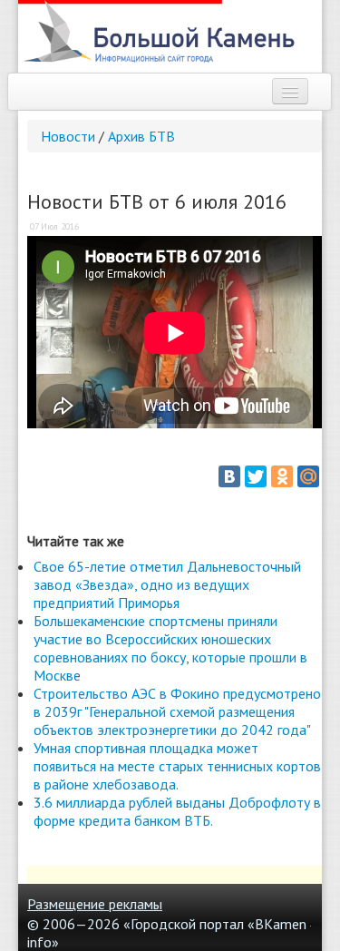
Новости (68, 136)
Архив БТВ (141, 136)
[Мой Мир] (308, 476)
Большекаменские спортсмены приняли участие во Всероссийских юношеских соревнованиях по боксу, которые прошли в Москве (170, 648)
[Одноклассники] (282, 476)
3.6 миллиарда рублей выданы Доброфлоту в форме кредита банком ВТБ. (177, 811)
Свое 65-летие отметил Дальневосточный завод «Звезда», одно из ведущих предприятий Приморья (167, 584)
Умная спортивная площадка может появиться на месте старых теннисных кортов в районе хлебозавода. (177, 766)
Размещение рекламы (94, 904)
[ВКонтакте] (229, 476)
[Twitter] (256, 476)
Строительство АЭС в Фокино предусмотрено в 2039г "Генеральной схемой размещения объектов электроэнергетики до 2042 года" (177, 711)
